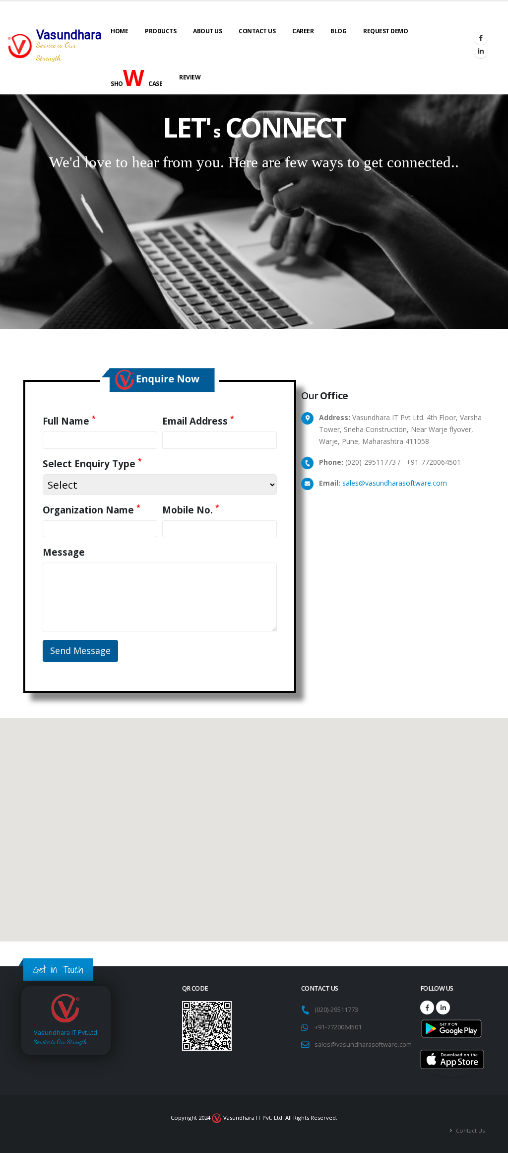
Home (119, 31)
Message (64, 552)
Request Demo (385, 31)
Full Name (69, 421)
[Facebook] (481, 38)
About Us (207, 31)
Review (189, 77)
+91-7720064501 (338, 1027)
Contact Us (257, 31)
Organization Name (91, 510)
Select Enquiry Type (92, 463)
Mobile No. (190, 510)
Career (303, 31)
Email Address (198, 421)
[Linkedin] (481, 51)
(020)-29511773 (338, 1010)
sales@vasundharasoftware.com (394, 483)
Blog (338, 31)
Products (160, 31)
